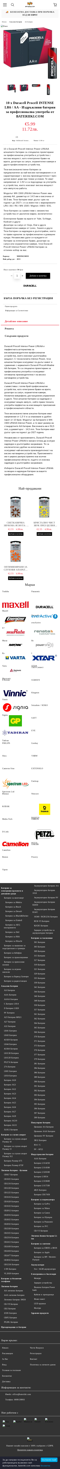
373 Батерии (39, 1046)
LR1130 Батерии (11, 1053)
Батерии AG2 (10, 1089)
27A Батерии (9, 1067)
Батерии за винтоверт (14, 898)
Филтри (37, 1308)
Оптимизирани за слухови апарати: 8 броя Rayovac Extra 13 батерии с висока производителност (15, 568)
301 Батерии (39, 942)
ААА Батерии (10, 995)
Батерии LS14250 (42, 1163)
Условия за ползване (11, 1370)
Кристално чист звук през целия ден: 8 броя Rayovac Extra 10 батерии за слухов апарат (44, 524)
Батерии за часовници (41, 938)
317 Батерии (39, 960)
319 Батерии (39, 965)
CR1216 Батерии (11, 1184)
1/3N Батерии (10, 1269)
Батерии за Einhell (13, 920)
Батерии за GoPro (42, 1204)
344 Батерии (39, 992)
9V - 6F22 (38, 1149)
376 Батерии (39, 1050)
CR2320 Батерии (11, 1229)
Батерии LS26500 (42, 1172)
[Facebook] (5, 1405)
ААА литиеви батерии (14, 1295)
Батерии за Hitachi (13, 941)
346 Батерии (39, 996)
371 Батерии (39, 1041)
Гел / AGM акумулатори (45, 1269)
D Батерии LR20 (11, 1008)
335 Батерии (39, 978)
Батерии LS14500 (42, 1168)
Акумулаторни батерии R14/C (44, 910)
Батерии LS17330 (42, 1186)
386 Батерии (39, 1073)
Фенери (37, 1278)
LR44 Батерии (10, 1044)
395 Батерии (39, 1104)
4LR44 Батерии (11, 1049)
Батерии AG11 (10, 1125)
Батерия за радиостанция (15, 981)
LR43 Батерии (10, 1035)
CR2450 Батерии (11, 1251)
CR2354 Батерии (11, 1238)
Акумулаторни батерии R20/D (44, 903)
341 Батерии (39, 987)
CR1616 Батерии (11, 1197)
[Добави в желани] (53, 268)
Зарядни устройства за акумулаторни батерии (43, 931)
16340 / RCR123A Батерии (46, 917)
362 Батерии (39, 1019)
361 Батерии (39, 1014)
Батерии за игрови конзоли (12, 970)
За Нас (5, 1359)
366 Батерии (39, 1032)
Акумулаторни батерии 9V (46, 898)
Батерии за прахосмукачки (16, 957)
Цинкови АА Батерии (44, 1127)
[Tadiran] (15, 733)
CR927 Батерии (11, 1175)
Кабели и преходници (44, 1295)
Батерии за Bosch (13, 907)
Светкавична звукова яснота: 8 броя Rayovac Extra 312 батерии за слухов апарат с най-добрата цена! (16, 524)
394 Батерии (39, 1100)
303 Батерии (39, 947)
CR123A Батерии (11, 1264)
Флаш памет (39, 1299)
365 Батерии (39, 1028)
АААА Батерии (11, 999)
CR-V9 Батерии (11, 1304)
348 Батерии (39, 1001)
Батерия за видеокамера (43, 1200)
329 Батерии (39, 974)
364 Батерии (39, 1023)
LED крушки (40, 1304)
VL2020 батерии (11, 1273)
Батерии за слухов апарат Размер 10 (15, 1140)
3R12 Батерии (40, 1140)
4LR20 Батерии (11, 1040)
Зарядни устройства (43, 1283)
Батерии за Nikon (42, 1208)
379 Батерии (39, 1059)
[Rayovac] (15, 645)
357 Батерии (39, 1010)
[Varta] (15, 657)
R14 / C (37, 1145)
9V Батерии (9, 1013)
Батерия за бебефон (13, 953)
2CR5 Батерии (10, 1313)
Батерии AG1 (10, 1085)
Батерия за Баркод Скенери (16, 976)
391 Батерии (39, 1086)
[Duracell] (44, 607)
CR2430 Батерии (11, 1246)
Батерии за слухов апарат (13, 1135)
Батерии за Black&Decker (16, 916)
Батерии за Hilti (12, 937)
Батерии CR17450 (42, 1195)
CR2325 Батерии (11, 1233)
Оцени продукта (11, 306)
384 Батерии (39, 1068)
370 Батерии (39, 1037)
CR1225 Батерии (11, 1193)
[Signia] (15, 708)
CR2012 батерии (11, 1211)
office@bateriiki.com (21, 1394)
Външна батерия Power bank (44, 1288)
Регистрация (35, 1353)
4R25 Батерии (40, 1190)
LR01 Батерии (10, 1071)
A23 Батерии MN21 (13, 1017)
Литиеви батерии (9, 1286)
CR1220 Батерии (11, 1188)
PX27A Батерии (11, 1062)
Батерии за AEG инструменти (12, 926)
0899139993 (19, 1400)
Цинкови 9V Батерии (43, 1136)
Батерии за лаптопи (40, 1244)
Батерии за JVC (41, 1226)
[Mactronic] (15, 670)
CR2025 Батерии (11, 1220)
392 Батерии (39, 1091)
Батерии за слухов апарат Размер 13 (15, 1147)
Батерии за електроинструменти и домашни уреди (12, 891)
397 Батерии (39, 1113)
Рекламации (7, 1353)
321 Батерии (39, 969)
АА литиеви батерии (13, 1291)
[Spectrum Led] (15, 784)
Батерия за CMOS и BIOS (45, 1248)
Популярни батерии (40, 1123)
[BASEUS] (44, 809)
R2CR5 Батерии (41, 926)
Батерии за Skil (12, 932)
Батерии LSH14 (41, 1177)
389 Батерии (39, 1077)
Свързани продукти (16, 335)
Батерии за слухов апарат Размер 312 (15, 1154)
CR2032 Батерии (11, 1224)
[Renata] (44, 632)
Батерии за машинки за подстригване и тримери (14, 947)
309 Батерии (39, 951)
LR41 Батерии (10, 1031)
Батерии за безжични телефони (11, 1280)
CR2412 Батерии (11, 1242)
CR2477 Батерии (11, 1255)
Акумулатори (37, 1265)
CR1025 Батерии (11, 1179)
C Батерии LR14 (11, 1004)
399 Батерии (39, 1118)
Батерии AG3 (10, 1094)
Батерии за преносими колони (14, 963)
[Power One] (44, 645)
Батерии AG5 (10, 1103)
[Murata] (15, 632)
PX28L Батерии (11, 1322)
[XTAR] (44, 657)
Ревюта (9, 328)
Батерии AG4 (10, 1098)
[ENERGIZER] (15, 619)
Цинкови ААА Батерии (44, 1131)
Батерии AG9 (10, 1116)
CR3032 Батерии (11, 1260)
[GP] (15, 720)
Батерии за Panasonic (43, 1222)
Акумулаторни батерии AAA (44, 891)
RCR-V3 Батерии (41, 921)
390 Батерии (39, 1082)
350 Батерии (39, 1005)
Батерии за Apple (42, 1252)
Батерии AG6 (10, 1107)
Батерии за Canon (42, 1213)
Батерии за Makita (13, 902)
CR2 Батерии (10, 1309)
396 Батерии (39, 1109)
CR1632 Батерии (11, 1206)
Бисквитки (7, 1376)
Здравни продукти (40, 1313)
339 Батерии (39, 983)
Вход (4, 1365)
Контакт (33, 1359)
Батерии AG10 (10, 1121)
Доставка (6, 1381)
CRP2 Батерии (10, 1318)
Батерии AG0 (10, 1080)
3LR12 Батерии (11, 1130)
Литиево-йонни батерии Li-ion (44, 1237)
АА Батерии (29, 22)
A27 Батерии (10, 1022)
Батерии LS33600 (42, 1181)
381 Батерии (39, 1064)
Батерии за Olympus (43, 1217)
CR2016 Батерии (11, 1215)
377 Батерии (39, 1055)
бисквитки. (46, 1466)
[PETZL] (44, 834)
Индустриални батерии (42, 1154)
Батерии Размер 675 (13, 1161)
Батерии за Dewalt (13, 911)
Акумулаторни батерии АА (46, 886)
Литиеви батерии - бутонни (14, 1170)
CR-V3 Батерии (41, 1231)
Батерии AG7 (10, 1112)
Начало (4, 22)
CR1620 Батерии (11, 1202)
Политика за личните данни (43, 1365)
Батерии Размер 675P (13, 1165)
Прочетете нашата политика (30, 1450)
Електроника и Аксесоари (43, 1274)
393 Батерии (39, 1095)
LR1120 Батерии (11, 1058)
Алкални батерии (15, 22)
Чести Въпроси (37, 1348)
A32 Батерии (10, 1026)
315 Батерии (39, 956)
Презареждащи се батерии (13, 1327)
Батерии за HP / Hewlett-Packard (44, 1258)
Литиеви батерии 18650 (15, 1300)
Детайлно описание (16, 321)
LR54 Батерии (10, 1076)
